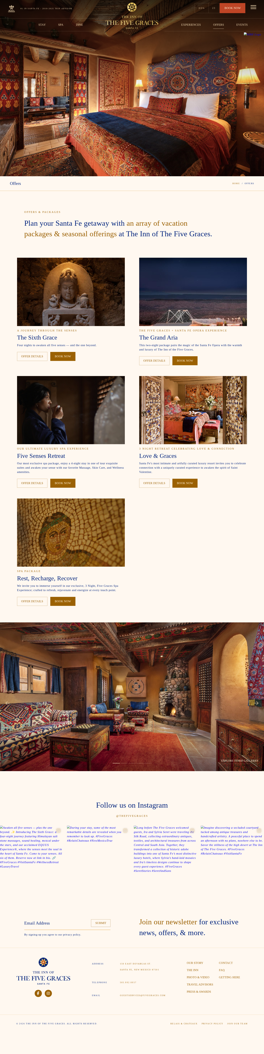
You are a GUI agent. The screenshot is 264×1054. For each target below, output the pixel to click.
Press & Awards (199, 991)
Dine (79, 24)
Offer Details (32, 356)
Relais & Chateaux (184, 1024)
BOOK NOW (63, 356)
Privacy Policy (212, 1024)
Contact (226, 962)
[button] (7, 703)
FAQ (222, 970)
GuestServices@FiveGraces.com (143, 995)
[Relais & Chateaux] (11, 7)
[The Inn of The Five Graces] (132, 15)
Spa (60, 24)
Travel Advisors (200, 984)
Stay (42, 24)
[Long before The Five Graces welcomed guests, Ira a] (165, 857)
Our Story (195, 962)
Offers (218, 24)
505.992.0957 (128, 982)
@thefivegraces (132, 815)
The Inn (192, 970)
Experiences (191, 24)
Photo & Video (198, 977)
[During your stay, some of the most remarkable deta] (98, 857)
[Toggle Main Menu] (253, 8)
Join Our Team (237, 1024)
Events (242, 24)
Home (236, 183)
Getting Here (229, 977)
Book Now (232, 8)
